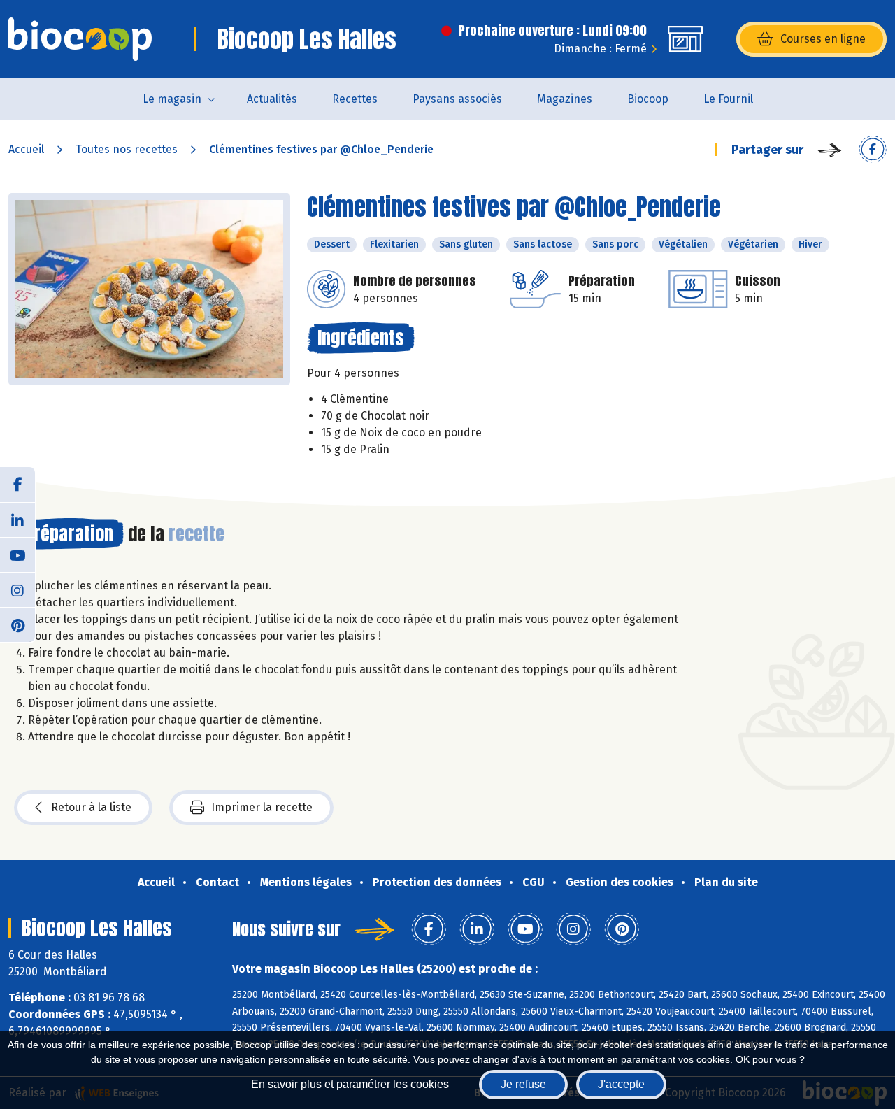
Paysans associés (457, 99)
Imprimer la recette (262, 807)
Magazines (564, 99)
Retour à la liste (91, 807)
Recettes (355, 99)
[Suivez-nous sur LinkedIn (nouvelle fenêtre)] (17, 519)
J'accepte (621, 1084)
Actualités (272, 99)
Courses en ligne (823, 38)
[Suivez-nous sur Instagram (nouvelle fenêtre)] (17, 589)
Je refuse (523, 1084)
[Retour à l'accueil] (80, 39)
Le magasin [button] (172, 99)
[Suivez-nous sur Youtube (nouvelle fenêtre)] (17, 554)
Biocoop (647, 99)
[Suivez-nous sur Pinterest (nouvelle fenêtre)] (17, 624)
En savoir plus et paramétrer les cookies (350, 1084)
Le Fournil (728, 99)
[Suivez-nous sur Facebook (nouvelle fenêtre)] (17, 484)
